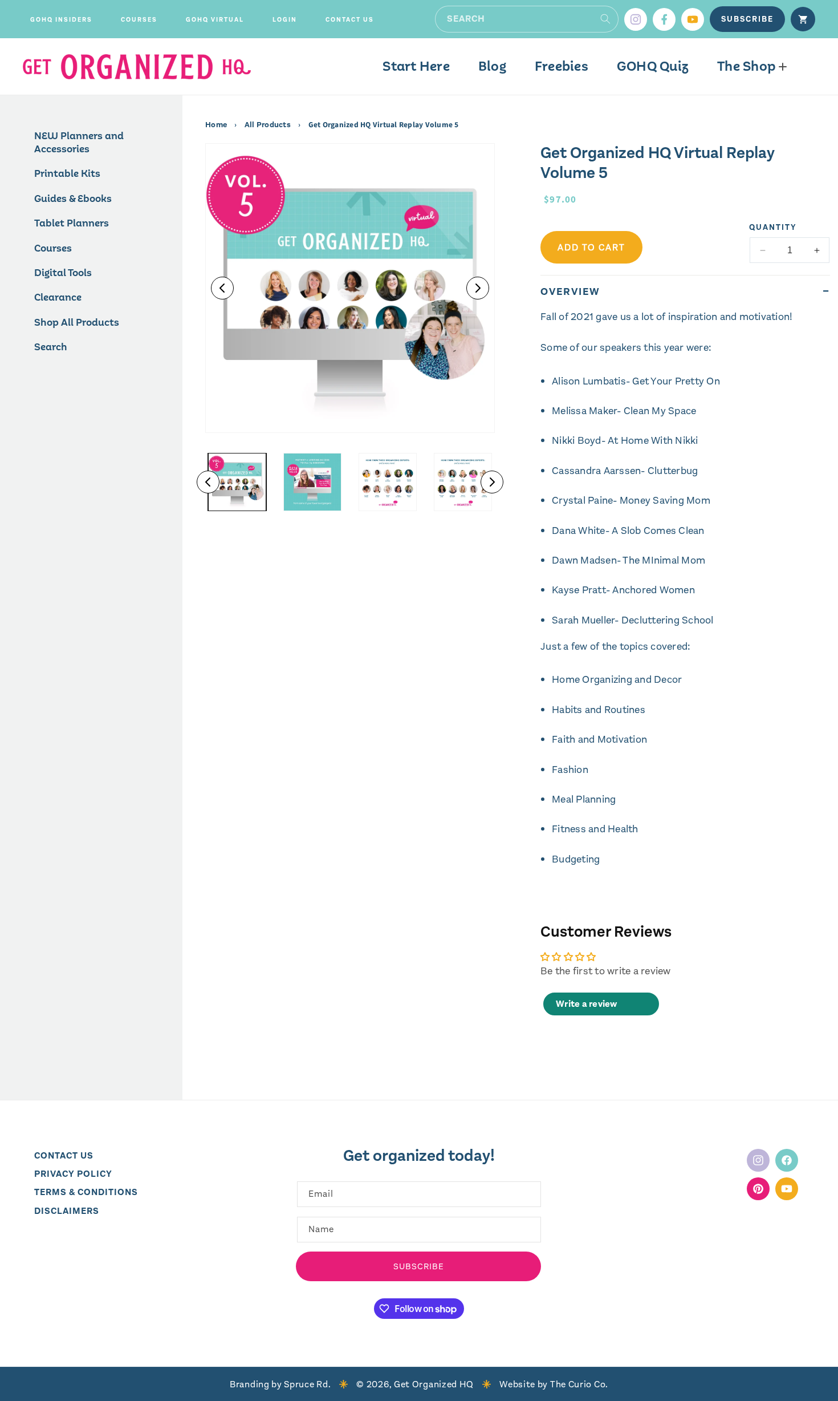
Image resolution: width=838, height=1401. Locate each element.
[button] (61, 20)
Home (217, 125)
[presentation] (350, 288)
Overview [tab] (570, 291)
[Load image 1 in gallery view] (237, 482)
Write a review (586, 1004)
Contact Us (63, 1155)
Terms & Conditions (86, 1192)
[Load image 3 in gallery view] (388, 482)
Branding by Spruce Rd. (280, 1384)
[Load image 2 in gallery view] (312, 482)
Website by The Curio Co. (553, 1384)
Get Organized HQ (434, 1384)
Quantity (773, 227)
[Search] (605, 18)
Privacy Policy (73, 1174)
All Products (268, 125)
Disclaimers (66, 1211)
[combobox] (527, 19)
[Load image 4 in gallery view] (463, 482)
